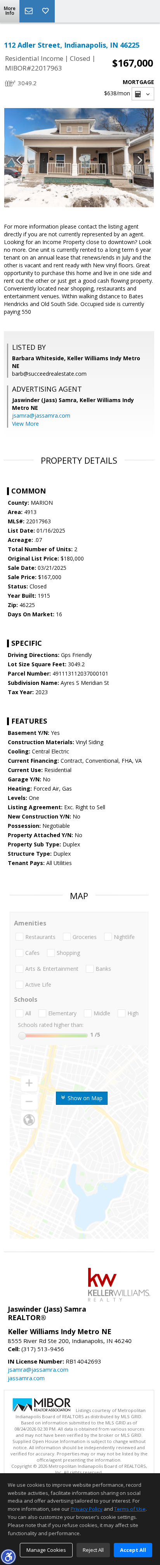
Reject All (93, 1549)
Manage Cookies (46, 1549)
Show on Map (84, 1098)
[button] (8, 1556)
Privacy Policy (87, 1508)
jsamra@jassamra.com (41, 415)
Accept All (133, 1549)
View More (25, 423)
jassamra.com (26, 1378)
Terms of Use (130, 1508)
